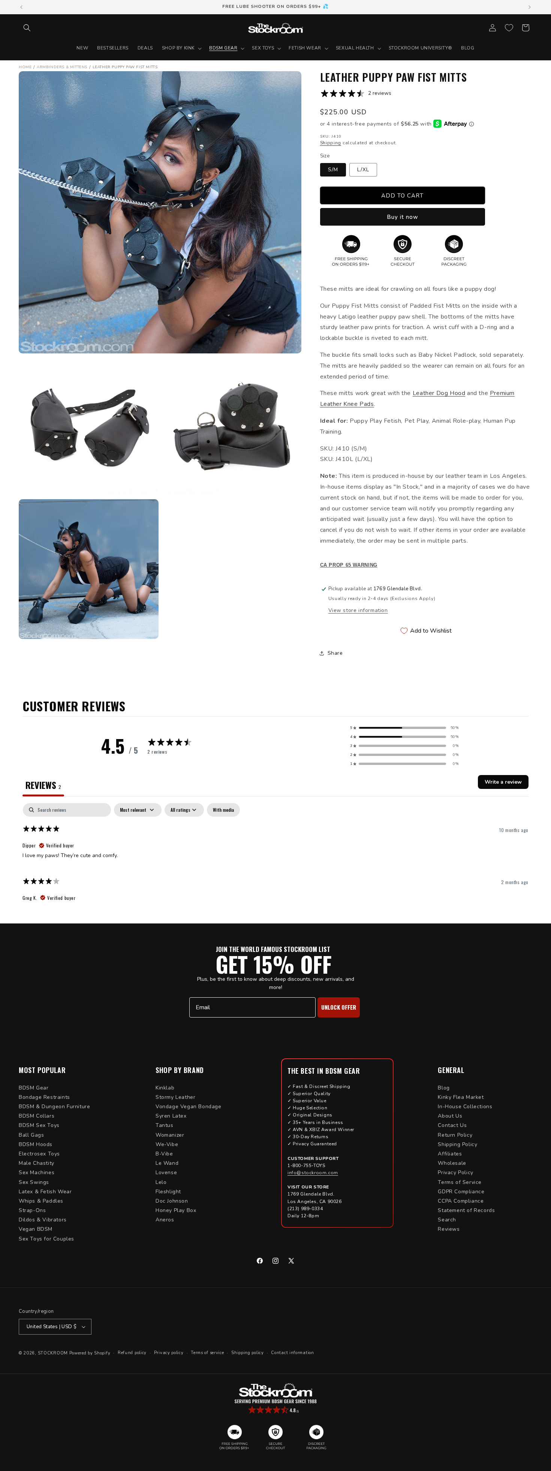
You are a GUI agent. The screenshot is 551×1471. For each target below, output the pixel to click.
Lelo (161, 1182)
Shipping (330, 143)
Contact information (292, 1353)
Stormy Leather (175, 1097)
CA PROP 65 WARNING (348, 565)
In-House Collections (465, 1106)
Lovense (166, 1172)
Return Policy (455, 1135)
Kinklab (165, 1087)
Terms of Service (460, 1182)
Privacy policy (169, 1353)
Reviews (449, 1229)
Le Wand (167, 1163)
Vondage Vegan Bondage (189, 1106)
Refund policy (132, 1353)
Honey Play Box (176, 1210)
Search (447, 1219)
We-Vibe (167, 1144)
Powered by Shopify (90, 1353)
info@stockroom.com (312, 1173)
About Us (450, 1115)
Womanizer (170, 1135)
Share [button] (335, 653)
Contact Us (452, 1125)
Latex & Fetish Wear (45, 1191)
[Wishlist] (509, 27)
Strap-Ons (32, 1210)
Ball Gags (31, 1135)
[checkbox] (223, 810)
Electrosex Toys (39, 1153)
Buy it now (402, 217)
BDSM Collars (36, 1115)
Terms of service (207, 1353)
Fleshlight (168, 1191)
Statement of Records (466, 1210)
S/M (333, 169)
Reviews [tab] (43, 785)
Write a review (503, 782)
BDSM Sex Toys (39, 1125)
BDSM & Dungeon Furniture (54, 1106)
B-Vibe (164, 1153)
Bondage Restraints (44, 1097)
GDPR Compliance (461, 1191)
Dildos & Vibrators (43, 1219)
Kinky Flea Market (461, 1097)
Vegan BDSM (35, 1229)
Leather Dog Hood (439, 393)
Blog (443, 1087)
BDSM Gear (33, 1087)
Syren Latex (171, 1115)
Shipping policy (247, 1353)
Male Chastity (36, 1163)
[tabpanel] (275, 855)
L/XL (363, 169)
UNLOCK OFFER (338, 1007)
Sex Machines (36, 1172)
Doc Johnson (172, 1201)
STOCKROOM (53, 1353)
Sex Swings (34, 1182)
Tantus (165, 1125)
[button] (27, 27)
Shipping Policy (457, 1144)
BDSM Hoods (35, 1144)
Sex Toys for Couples (46, 1238)
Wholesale (452, 1163)
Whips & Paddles (41, 1201)
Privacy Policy (455, 1172)
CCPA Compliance (461, 1201)
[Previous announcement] (21, 7)
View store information (358, 610)
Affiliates (450, 1153)
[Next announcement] (529, 7)
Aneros (165, 1219)
